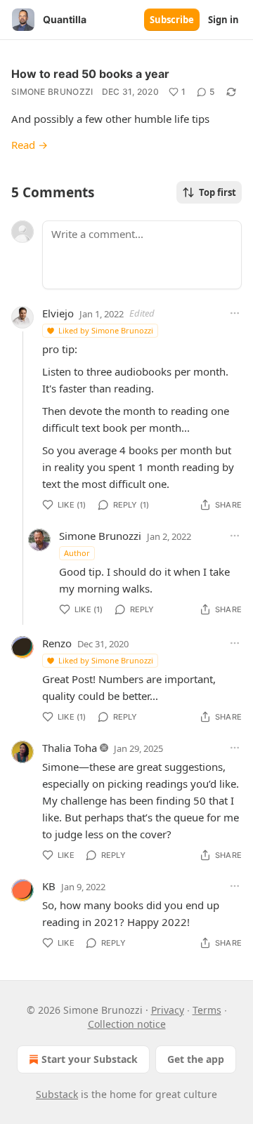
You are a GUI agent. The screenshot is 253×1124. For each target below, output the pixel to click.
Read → (29, 145)
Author (77, 553)
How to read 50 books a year (90, 74)
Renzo (57, 643)
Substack (57, 1094)
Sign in (223, 19)
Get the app (195, 1059)
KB (49, 886)
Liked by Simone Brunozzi (105, 330)
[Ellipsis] (234, 313)
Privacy (167, 1010)
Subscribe (172, 19)
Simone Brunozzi (52, 91)
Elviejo (58, 313)
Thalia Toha (69, 748)
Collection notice (127, 1024)
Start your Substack (89, 1059)
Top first (217, 192)
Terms (207, 1010)
